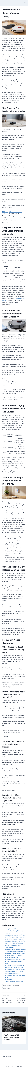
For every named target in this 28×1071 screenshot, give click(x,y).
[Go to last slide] (4, 1030)
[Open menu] (24, 3)
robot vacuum (6, 988)
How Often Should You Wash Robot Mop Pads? (7, 999)
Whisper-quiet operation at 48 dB (12, 212)
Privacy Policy (7, 1056)
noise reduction (7, 985)
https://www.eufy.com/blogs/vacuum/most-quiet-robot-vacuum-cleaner (15, 961)
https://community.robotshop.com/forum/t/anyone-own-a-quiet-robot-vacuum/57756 (15, 955)
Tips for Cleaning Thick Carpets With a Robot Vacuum (12, 1037)
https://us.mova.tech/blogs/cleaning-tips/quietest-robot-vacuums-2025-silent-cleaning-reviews (15, 937)
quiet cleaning (16, 985)
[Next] (24, 1030)
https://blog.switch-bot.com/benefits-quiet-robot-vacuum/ (14, 931)
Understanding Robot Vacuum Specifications (21, 999)
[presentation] (14, 1024)
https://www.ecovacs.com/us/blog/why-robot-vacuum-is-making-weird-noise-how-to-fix (15, 971)
